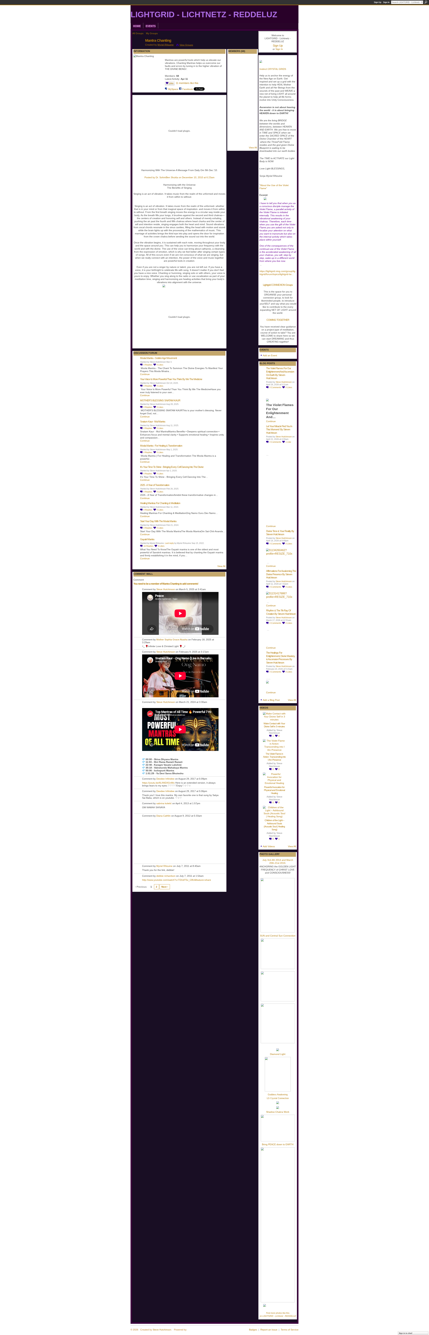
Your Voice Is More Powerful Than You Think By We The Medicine (171, 379)
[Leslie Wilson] (252, 115)
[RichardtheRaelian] (252, 106)
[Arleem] (234, 70)
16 (148, 546)
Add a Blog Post (271, 700)
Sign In (386, 2)
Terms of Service (289, 1329)
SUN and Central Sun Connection (277, 935)
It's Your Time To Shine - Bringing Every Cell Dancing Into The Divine (171, 466)
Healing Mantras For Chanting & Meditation (160, 503)
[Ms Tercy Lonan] (243, 88)
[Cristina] (243, 106)
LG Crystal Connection (278, 1098)
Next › (164, 886)
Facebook (187, 89)
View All (221, 566)
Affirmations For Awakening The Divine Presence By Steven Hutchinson (281, 574)
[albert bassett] (252, 132)
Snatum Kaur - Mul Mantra (152, 421)
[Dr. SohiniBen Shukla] (243, 61)
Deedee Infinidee (165, 778)
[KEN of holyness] (252, 88)
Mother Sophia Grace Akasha (172, 639)
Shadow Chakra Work (277, 1112)
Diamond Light (277, 1054)
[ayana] (252, 61)
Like (171, 83)
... (292, 274)
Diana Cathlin (163, 815)
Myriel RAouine (166, 44)
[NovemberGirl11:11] (243, 141)
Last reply (169, 543)
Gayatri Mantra (147, 539)
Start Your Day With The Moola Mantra (158, 521)
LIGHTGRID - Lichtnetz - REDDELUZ (204, 14)
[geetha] (243, 97)
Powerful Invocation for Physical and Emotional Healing (274, 790)
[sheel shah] (234, 115)
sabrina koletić (164, 803)
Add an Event (270, 355)
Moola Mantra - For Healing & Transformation (161, 445)
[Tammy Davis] (243, 115)
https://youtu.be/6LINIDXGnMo (158, 782)
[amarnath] (234, 132)
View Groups (186, 45)
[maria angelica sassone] (234, 106)
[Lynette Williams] (252, 97)
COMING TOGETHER (277, 319)
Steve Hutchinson (165, 589)
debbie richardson (165, 876)
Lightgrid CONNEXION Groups (278, 284)
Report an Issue (268, 1329)
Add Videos (269, 846)
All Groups (137, 33)
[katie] (243, 132)
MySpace (173, 89)
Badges (253, 1329)
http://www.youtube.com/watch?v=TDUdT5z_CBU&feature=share (176, 880)
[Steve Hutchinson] (243, 70)
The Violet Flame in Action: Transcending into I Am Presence (274, 756)
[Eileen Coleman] (234, 88)
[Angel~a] (234, 79)
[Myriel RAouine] (137, 47)
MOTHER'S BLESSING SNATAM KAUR (160, 400)
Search (425, 2)
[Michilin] (243, 79)
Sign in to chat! (405, 1333)
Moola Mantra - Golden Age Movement (158, 358)
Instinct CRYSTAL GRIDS (272, 69)
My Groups (152, 33)
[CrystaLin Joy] (252, 70)
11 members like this (187, 83)
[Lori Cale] (252, 124)
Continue (145, 374)
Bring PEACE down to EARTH (277, 1144)
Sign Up (377, 2)
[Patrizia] (234, 97)
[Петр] (234, 141)
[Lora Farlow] (252, 79)
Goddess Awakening (278, 1094)
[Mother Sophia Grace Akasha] (243, 124)
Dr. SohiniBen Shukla (167, 177)
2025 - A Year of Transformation (154, 485)
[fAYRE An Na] (252, 141)
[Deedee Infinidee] (234, 124)
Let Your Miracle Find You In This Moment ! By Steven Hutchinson (279, 429)
